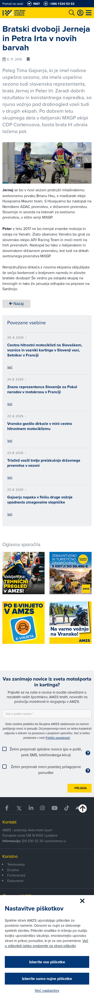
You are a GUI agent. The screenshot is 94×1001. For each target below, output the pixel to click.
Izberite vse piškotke (47, 962)
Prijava (80, 788)
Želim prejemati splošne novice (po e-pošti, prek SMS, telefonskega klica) (46, 751)
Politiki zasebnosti (58, 737)
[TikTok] (67, 808)
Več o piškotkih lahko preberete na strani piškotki (46, 943)
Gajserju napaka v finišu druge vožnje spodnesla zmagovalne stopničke (40, 499)
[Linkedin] (31, 808)
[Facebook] (7, 808)
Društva (13, 870)
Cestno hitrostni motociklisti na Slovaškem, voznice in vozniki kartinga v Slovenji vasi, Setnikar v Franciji (44, 350)
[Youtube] (54, 808)
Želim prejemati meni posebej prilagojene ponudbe (46, 769)
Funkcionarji (16, 875)
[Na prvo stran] (24, 13)
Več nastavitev (47, 990)
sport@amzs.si (55, 840)
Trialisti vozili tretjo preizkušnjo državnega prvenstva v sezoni (43, 463)
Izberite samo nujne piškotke (47, 978)
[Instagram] (42, 808)
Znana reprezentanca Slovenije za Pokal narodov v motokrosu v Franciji (42, 389)
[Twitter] (19, 808)
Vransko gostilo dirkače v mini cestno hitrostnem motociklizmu (39, 426)
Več (9, 367)
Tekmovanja (16, 864)
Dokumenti (15, 880)
